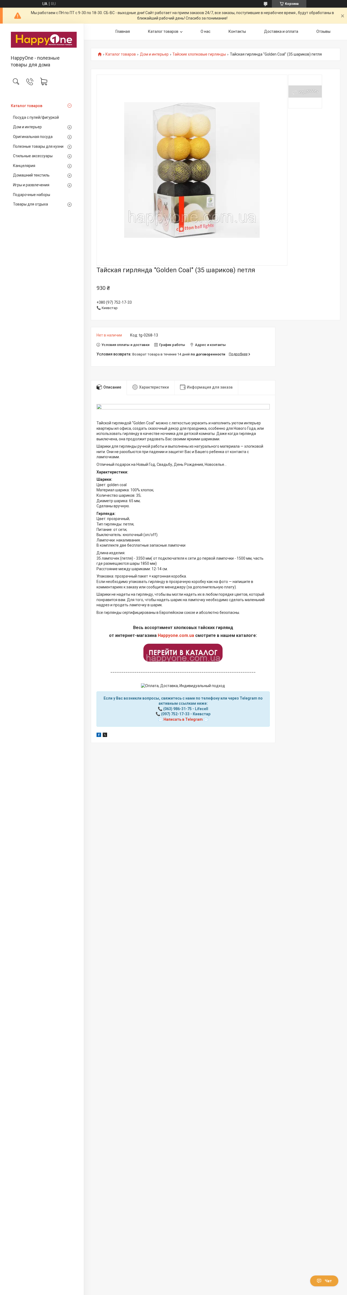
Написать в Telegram (183, 719)
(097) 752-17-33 (175, 714)
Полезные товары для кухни (38, 146)
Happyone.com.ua (176, 635)
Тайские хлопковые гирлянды (199, 54)
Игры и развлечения (31, 185)
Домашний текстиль (31, 175)
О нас (205, 31)
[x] (105, 735)
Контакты (237, 31)
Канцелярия (24, 166)
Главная (122, 31)
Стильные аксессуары (33, 156)
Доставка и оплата (281, 31)
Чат (328, 1281)
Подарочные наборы (31, 195)
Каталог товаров (26, 106)
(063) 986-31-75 (177, 709)
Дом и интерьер (27, 127)
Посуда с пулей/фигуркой (36, 117)
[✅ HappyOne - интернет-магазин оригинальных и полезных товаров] (42, 40)
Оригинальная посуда (33, 136)
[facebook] (99, 735)
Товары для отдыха (30, 204)
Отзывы (323, 31)
